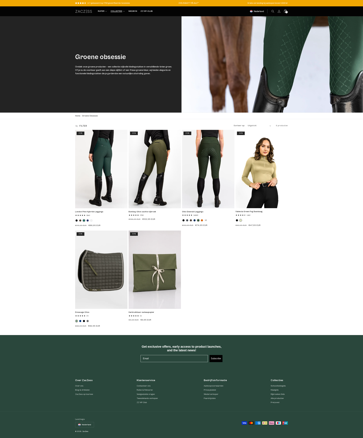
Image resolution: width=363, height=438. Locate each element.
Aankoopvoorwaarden (213, 386)
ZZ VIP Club (142, 402)
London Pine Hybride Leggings (89, 212)
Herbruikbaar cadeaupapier (141, 312)
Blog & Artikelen (82, 390)
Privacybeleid (210, 390)
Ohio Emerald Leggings (192, 212)
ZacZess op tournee (84, 394)
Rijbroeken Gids (278, 394)
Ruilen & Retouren (145, 390)
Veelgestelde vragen (146, 394)
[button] (273, 11)
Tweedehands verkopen (147, 398)
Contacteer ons (144, 386)
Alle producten (277, 398)
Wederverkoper (211, 394)
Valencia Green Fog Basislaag (249, 212)
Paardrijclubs (210, 398)
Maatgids (275, 390)
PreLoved (275, 402)
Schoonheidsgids (278, 386)
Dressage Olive (82, 312)
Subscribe (216, 358)
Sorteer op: (239, 125)
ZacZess (85, 431)
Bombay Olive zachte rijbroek (142, 212)
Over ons (79, 386)
